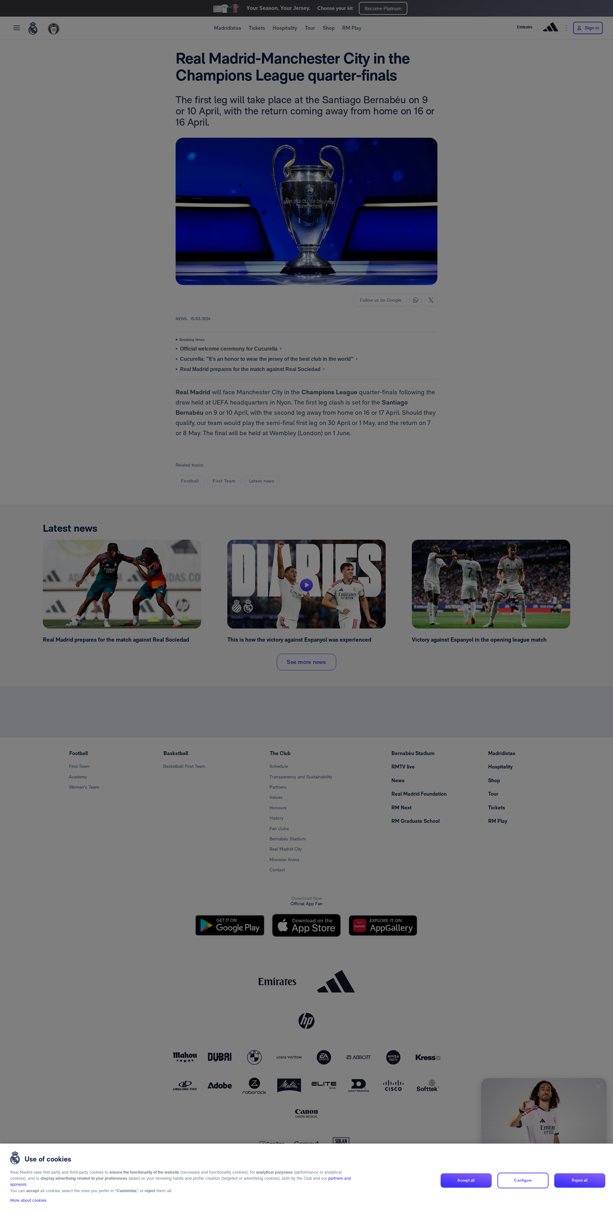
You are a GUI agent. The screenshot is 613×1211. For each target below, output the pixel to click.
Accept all (466, 1180)
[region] (306, 1177)
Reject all (579, 1180)
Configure (523, 1180)
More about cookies (28, 1200)
